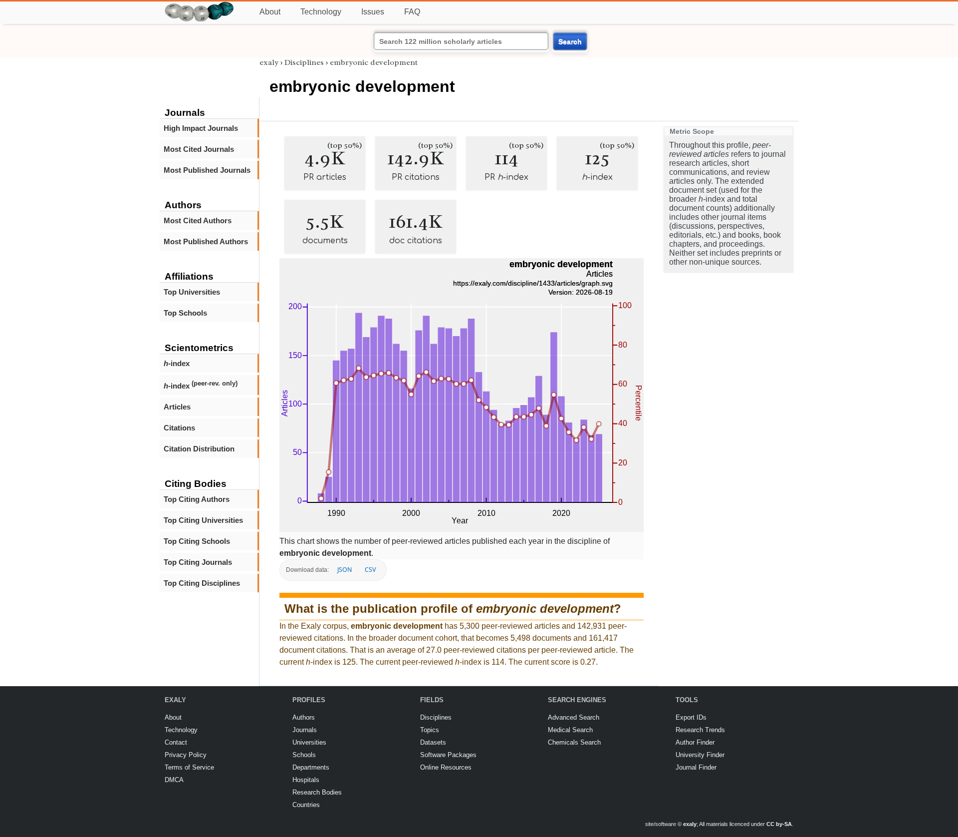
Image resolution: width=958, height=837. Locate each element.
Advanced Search (573, 717)
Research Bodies (317, 792)
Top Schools (185, 313)
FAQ (412, 11)
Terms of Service (189, 767)
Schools (304, 755)
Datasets (433, 742)
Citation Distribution (199, 448)
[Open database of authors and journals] (200, 5)
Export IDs (691, 717)
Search (570, 41)
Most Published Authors (206, 241)
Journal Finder (696, 767)
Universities (309, 742)
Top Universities (192, 292)
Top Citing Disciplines (202, 583)
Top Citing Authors (197, 499)
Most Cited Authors (198, 220)
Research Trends (700, 730)
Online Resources (446, 767)
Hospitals (305, 780)
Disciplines (304, 62)
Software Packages (448, 755)
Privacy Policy (186, 755)
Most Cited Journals (199, 149)
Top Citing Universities (203, 520)
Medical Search (570, 730)
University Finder (700, 755)
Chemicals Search (574, 742)
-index (177, 363)
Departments (310, 767)
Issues (372, 11)
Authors (303, 717)
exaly (268, 62)
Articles (177, 407)
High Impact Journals (201, 128)
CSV (370, 569)
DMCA (174, 780)
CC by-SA (779, 824)
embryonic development (374, 62)
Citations (179, 427)
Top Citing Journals (198, 562)
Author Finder (695, 742)
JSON (344, 569)
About (269, 11)
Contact (176, 742)
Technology (320, 11)
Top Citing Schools (197, 541)
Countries (306, 805)
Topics (429, 730)
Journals (304, 730)
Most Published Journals (207, 170)
